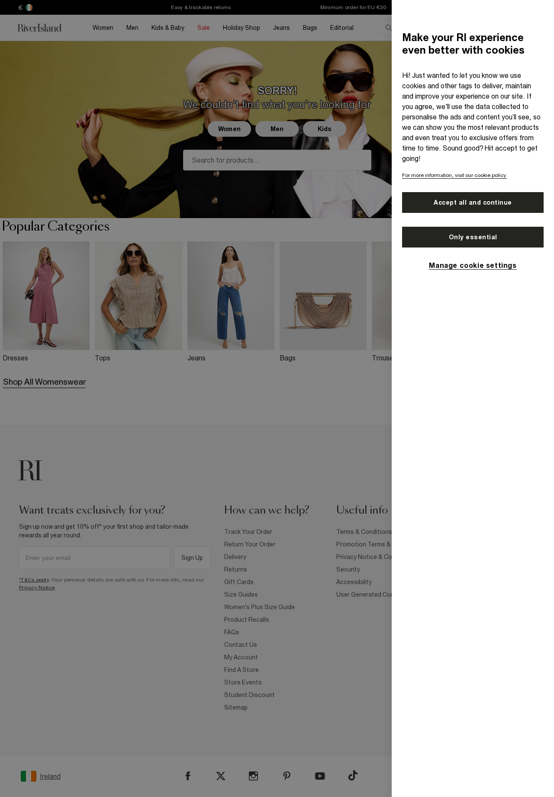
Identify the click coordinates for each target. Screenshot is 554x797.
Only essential (473, 237)
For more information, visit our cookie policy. (454, 175)
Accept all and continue (473, 202)
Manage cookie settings (472, 265)
